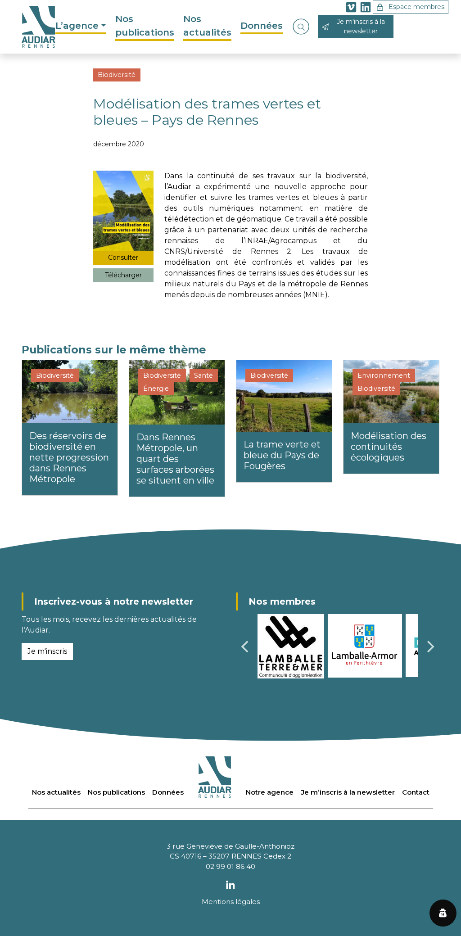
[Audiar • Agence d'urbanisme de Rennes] (38, 27)
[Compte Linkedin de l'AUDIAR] (365, 9)
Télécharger (123, 275)
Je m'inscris (47, 651)
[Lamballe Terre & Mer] (291, 646)
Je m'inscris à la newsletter (361, 26)
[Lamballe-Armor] (365, 645)
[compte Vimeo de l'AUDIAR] (351, 9)
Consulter (123, 257)
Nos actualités (207, 26)
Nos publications (144, 26)
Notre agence (270, 792)
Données (261, 25)
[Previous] (246, 646)
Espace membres (415, 7)
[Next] (429, 646)
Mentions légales (231, 901)
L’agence (77, 25)
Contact (415, 792)
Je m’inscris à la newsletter (348, 792)
